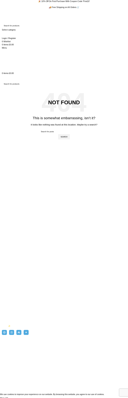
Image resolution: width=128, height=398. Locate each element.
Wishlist (5, 349)
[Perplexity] (11, 332)
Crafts (68, 297)
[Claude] (18, 332)
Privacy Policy (8, 315)
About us (6, 297)
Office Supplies (72, 306)
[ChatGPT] (4, 332)
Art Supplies (71, 292)
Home (4, 292)
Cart (4, 353)
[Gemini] (26, 332)
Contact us (6, 306)
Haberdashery (72, 302)
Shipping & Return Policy (13, 311)
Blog (4, 302)
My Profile (6, 344)
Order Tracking (8, 358)
